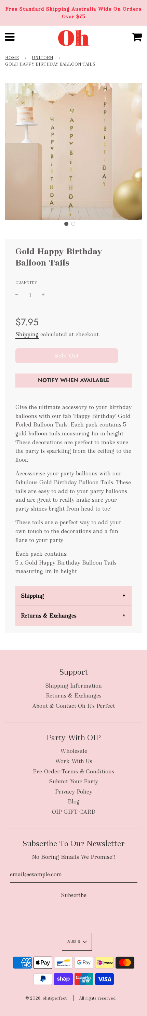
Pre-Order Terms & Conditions (73, 771)
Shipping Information (73, 685)
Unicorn (42, 57)
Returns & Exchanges (49, 615)
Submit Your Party (73, 781)
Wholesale (73, 751)
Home (12, 57)
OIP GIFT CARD (73, 811)
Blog (74, 801)
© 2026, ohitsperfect (46, 998)
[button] (66, 224)
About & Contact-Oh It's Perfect (73, 705)
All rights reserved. (98, 998)
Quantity (26, 282)
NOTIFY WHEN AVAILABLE (73, 380)
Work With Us (73, 761)
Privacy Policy (73, 791)
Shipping (27, 334)
